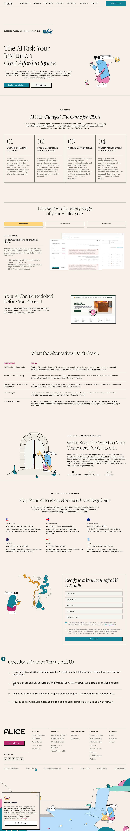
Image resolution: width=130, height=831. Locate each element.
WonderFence (37, 742)
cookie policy (25, 819)
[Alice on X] (9, 758)
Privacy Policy (110, 625)
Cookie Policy (102, 768)
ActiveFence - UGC (58, 751)
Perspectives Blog (96, 735)
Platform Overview (38, 735)
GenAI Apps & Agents (59, 735)
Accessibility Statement (52, 768)
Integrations (75, 738)
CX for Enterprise (57, 742)
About (111, 735)
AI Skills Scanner (96, 755)
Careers (112, 742)
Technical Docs (95, 749)
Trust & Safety (48, 3)
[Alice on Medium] (17, 758)
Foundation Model (57, 738)
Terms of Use (85, 768)
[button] (25, 3)
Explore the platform (16, 85)
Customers (94, 3)
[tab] (23, 224)
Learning (93, 745)
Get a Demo (116, 3)
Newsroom (113, 738)
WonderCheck (37, 745)
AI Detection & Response (56, 746)
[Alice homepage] (8, 4)
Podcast (93, 759)
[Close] (37, 795)
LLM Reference (120, 768)
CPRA (70, 768)
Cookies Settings (21, 823)
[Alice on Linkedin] (5, 758)
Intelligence (36, 749)
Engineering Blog (96, 738)
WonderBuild (36, 738)
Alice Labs (37, 3)
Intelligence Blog (96, 742)
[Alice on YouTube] (13, 758)
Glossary (93, 752)
